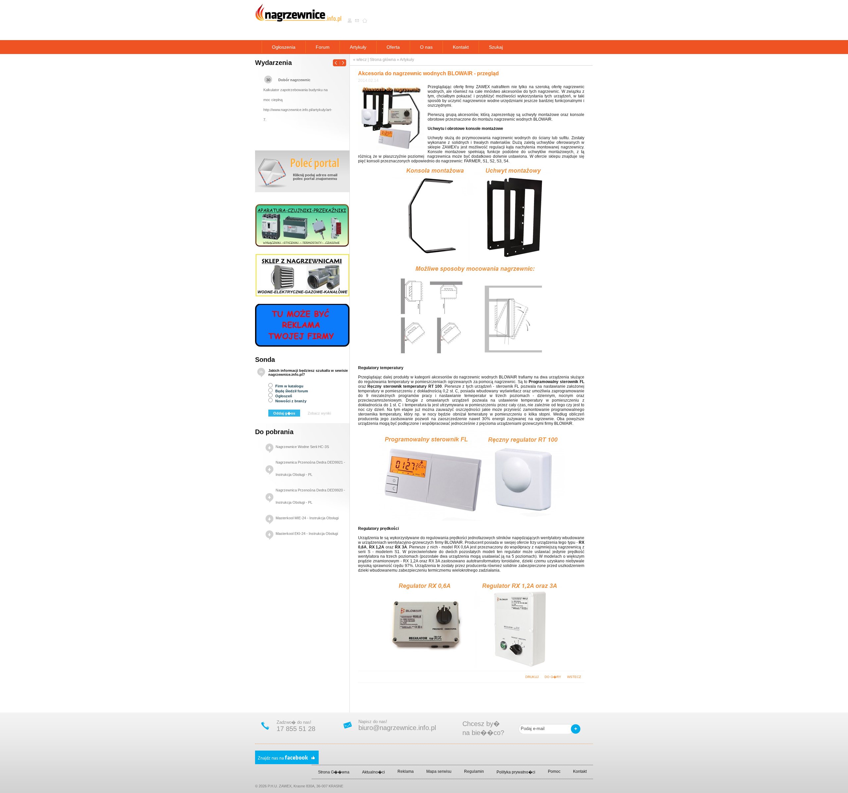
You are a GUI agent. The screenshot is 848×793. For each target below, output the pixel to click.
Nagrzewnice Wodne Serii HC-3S (302, 447)
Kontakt (461, 47)
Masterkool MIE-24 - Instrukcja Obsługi (307, 518)
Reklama (406, 771)
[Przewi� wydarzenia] (339, 61)
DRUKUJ (532, 677)
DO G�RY (553, 677)
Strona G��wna (333, 772)
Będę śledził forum (291, 391)
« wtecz (360, 59)
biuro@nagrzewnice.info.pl (397, 727)
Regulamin (474, 771)
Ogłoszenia (283, 47)
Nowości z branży (290, 401)
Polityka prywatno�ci (516, 772)
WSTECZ (574, 677)
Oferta (393, 47)
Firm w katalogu (288, 386)
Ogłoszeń (283, 396)
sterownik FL (507, 386)
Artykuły (358, 47)
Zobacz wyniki (319, 413)
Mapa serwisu (438, 771)
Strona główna (383, 59)
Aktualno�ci (373, 772)
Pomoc (554, 771)
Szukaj (496, 47)
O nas (426, 47)
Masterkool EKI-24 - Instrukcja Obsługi (307, 534)
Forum (323, 47)
